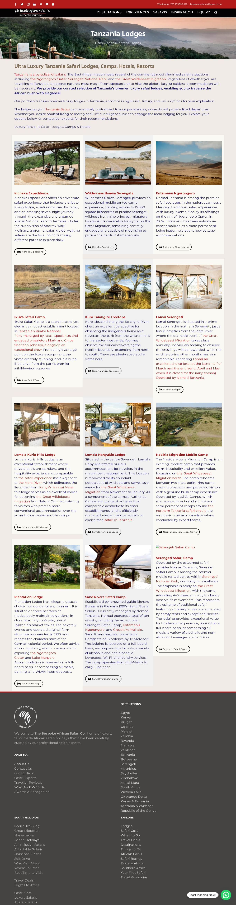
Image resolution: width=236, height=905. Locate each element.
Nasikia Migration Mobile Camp (180, 532)
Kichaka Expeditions (32, 251)
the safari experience (35, 478)
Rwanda (127, 741)
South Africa (130, 787)
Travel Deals (130, 840)
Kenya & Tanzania (135, 801)
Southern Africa (133, 868)
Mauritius (128, 769)
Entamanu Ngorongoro (176, 247)
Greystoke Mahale (127, 630)
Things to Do (131, 849)
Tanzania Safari (58, 109)
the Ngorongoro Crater (48, 79)
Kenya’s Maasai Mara (56, 487)
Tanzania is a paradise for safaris (40, 74)
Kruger (126, 722)
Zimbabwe (129, 778)
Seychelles (129, 773)
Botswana (129, 759)
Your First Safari (133, 873)
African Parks (131, 854)
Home (99, 43)
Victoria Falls (131, 792)
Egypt (125, 713)
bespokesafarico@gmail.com (206, 4)
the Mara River (30, 483)
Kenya (126, 717)
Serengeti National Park (87, 79)
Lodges (110, 43)
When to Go (130, 835)
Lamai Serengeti (172, 389)
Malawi (126, 731)
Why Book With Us (29, 787)
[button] (215, 11)
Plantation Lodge (30, 683)
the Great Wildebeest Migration (140, 79)
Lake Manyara (43, 658)
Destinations (131, 845)
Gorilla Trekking (27, 826)
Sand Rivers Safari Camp (105, 679)
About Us (21, 764)
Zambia (127, 736)
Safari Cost (129, 831)
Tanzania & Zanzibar (137, 806)
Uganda (127, 727)
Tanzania (128, 755)
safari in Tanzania (119, 520)
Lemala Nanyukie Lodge (105, 532)
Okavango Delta (134, 797)
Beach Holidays (26, 840)
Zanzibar (128, 750)
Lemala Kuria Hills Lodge (34, 527)
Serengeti (128, 764)
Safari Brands (131, 859)
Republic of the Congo (139, 811)
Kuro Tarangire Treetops (105, 371)
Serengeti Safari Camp (175, 649)
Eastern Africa (132, 863)
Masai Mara (130, 783)
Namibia (128, 745)
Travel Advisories (134, 877)
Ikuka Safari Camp (31, 380)
